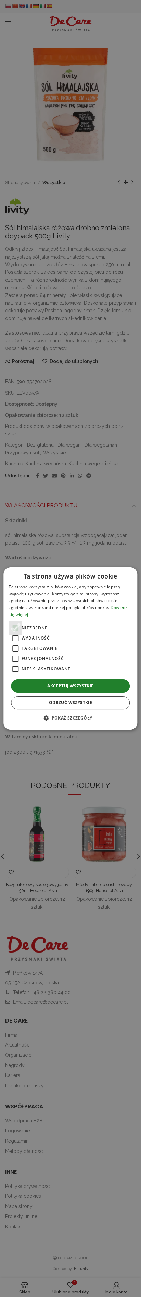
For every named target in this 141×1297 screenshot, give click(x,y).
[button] (70, 717)
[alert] (70, 648)
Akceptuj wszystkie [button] (70, 686)
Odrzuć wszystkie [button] (70, 702)
